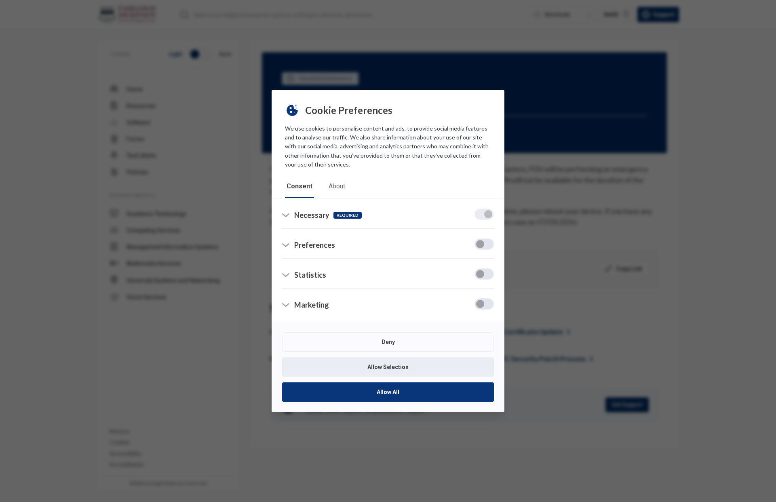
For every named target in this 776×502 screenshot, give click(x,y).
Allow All (388, 392)
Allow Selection (388, 367)
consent (299, 186)
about (337, 186)
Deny (388, 342)
